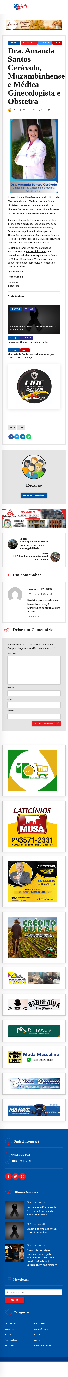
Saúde (25, 350)
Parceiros (45, 42)
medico (12, 427)
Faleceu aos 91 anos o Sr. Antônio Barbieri (29, 342)
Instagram (13, 285)
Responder (35, 616)
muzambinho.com (36, 251)
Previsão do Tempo (42, 1345)
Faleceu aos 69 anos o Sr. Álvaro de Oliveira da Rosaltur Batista (42, 1211)
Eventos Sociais (41, 1329)
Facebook (13, 282)
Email (10, 699)
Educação (9, 1329)
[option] (34, 156)
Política (8, 1334)
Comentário (13, 653)
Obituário (29, 309)
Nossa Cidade (29, 42)
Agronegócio (39, 1323)
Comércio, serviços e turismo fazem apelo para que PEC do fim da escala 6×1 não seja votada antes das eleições (42, 1257)
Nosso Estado (11, 1340)
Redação (15, 110)
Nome (10, 688)
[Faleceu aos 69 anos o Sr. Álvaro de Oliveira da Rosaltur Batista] (34, 319)
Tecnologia (9, 1345)
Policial (37, 1334)
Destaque (16, 309)
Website (10, 711)
